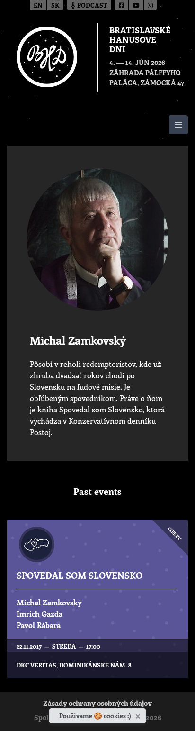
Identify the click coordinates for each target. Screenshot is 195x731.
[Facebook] (122, 5)
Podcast (91, 6)
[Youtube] (136, 5)
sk (55, 6)
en (38, 6)
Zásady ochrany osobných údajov (97, 704)
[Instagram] (150, 5)
